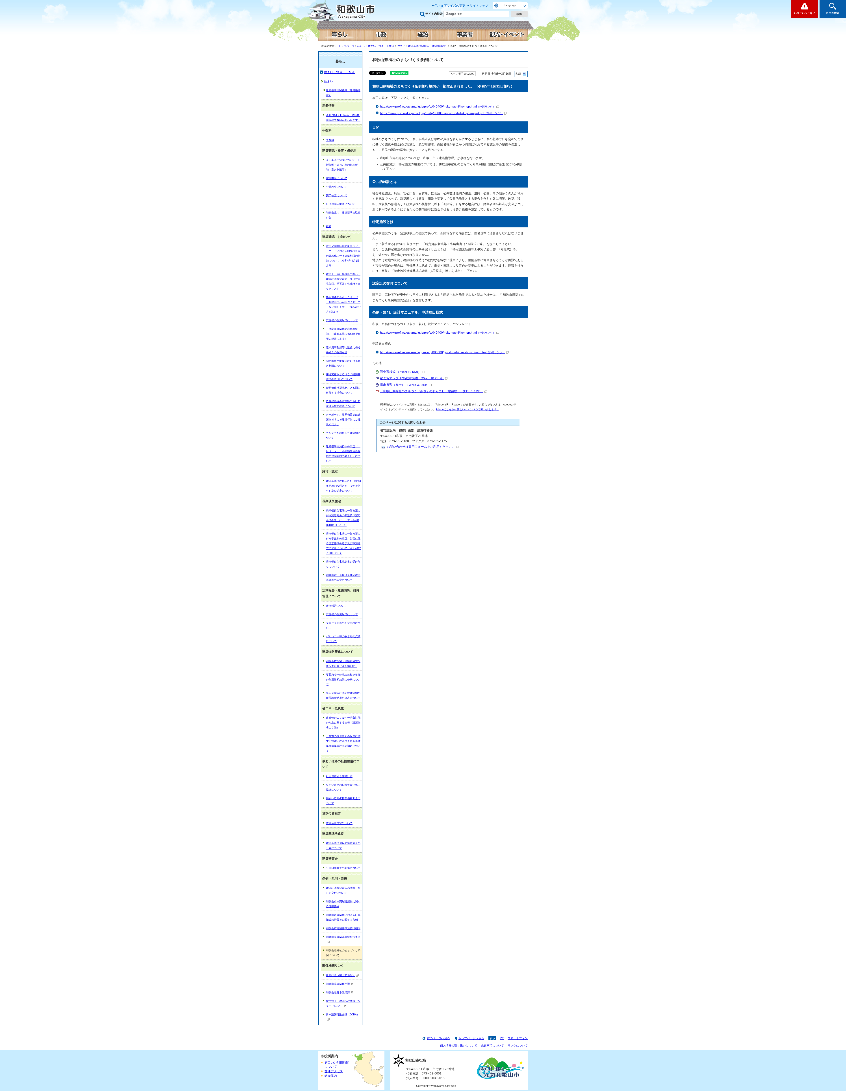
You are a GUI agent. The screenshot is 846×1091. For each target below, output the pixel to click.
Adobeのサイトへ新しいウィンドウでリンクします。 (467, 409)
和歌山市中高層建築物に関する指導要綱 (343, 904)
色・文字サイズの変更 (449, 5)
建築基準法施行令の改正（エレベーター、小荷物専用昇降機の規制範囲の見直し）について (343, 454)
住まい (401, 46)
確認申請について (336, 178)
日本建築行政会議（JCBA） (342, 1014)
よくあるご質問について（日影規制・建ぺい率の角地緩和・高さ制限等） (343, 164)
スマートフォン (518, 1038)
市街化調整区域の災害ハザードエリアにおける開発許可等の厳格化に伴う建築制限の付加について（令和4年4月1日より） (343, 256)
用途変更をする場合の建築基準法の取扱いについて (343, 377)
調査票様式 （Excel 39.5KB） (400, 372)
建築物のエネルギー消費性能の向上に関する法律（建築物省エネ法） (343, 722)
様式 (328, 226)
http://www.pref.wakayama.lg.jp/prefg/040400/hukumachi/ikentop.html (437, 106)
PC (502, 1038)
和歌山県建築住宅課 (338, 983)
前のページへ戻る (438, 1038)
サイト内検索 (434, 13)
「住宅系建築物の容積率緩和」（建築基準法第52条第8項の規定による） (343, 333)
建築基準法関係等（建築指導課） (428, 46)
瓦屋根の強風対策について (342, 320)
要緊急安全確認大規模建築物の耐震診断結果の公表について (343, 679)
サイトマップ (479, 5)
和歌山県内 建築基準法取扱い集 (343, 215)
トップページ (346, 46)
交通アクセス (334, 1071)
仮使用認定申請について (340, 204)
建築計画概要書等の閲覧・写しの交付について (343, 890)
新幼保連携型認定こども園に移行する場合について (343, 390)
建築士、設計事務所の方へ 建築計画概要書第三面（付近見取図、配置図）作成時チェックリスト (343, 281)
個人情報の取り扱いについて (458, 1045)
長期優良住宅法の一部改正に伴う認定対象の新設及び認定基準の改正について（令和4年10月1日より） (343, 518)
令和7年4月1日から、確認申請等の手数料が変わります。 (343, 118)
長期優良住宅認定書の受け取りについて (343, 564)
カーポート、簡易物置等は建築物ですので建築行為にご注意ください (343, 419)
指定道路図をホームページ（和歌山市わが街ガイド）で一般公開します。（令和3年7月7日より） (343, 304)
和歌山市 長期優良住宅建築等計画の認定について (343, 578)
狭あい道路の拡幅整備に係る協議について (343, 787)
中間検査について (336, 186)
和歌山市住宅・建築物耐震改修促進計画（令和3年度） (343, 664)
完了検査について (336, 195)
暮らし (361, 46)
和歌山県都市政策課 (338, 992)
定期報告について (336, 605)
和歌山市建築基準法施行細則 (343, 928)
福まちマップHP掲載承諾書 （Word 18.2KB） (412, 378)
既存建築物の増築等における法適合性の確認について (343, 404)
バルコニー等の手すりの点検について (343, 639)
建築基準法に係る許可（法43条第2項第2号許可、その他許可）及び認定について (343, 486)
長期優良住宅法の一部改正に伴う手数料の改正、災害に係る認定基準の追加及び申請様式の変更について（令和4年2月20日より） (343, 543)
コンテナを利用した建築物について (343, 435)
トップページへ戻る (471, 1038)
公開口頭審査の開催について (343, 868)
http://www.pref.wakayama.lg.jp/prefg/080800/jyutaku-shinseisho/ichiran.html (442, 352)
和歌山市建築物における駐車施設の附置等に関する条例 (343, 917)
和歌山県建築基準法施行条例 (343, 937)
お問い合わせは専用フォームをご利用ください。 (421, 446)
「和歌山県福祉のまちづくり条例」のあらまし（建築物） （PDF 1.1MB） (431, 391)
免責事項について (492, 1045)
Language (510, 5)
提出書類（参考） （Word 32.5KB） (405, 385)
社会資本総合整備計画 (339, 776)
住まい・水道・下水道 (381, 46)
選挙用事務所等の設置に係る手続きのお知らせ (343, 350)
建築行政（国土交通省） (340, 975)
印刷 (518, 73)
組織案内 (331, 1076)
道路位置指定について (339, 823)
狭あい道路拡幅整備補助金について (343, 801)
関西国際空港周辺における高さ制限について (343, 363)
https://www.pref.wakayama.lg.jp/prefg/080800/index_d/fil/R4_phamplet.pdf (441, 113)
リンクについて (518, 1045)
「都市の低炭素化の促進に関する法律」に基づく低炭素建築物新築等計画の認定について (343, 743)
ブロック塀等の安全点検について (343, 625)
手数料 (330, 140)
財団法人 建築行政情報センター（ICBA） (343, 1003)
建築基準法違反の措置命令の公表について (343, 845)
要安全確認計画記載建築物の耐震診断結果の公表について (343, 695)
